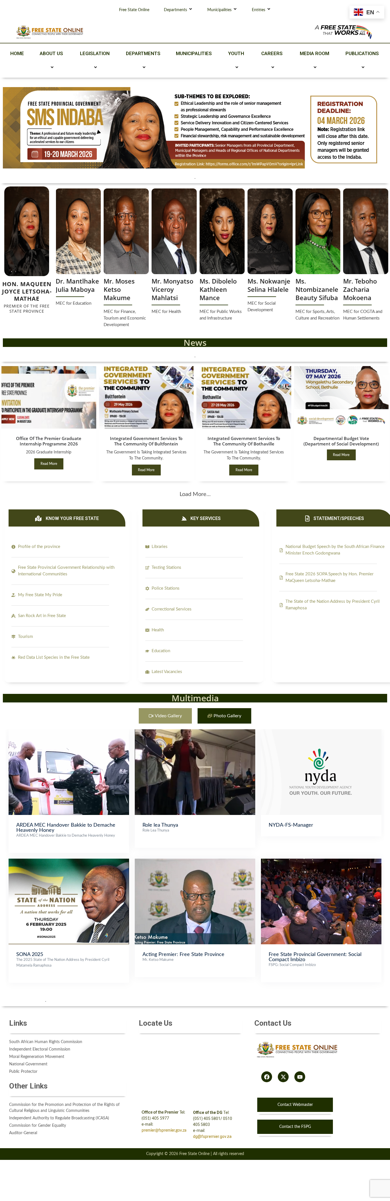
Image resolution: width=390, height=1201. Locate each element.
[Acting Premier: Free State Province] (195, 861)
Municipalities (219, 10)
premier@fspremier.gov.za (164, 1130)
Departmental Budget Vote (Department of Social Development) (341, 441)
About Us (51, 53)
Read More (49, 463)
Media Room (314, 53)
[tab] (165, 716)
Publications (362, 53)
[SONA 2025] (69, 861)
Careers (272, 53)
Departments (175, 10)
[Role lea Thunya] (195, 732)
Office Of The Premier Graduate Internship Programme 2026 (48, 441)
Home (17, 53)
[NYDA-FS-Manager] (321, 732)
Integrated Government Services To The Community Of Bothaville (244, 441)
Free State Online (134, 10)
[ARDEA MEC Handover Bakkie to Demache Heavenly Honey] (69, 732)
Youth (236, 53)
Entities (258, 10)
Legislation (95, 53)
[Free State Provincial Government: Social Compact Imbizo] (321, 861)
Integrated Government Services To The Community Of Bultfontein (146, 441)
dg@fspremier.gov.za (212, 1136)
